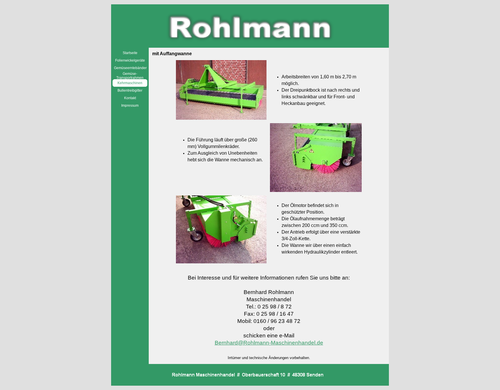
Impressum (130, 105)
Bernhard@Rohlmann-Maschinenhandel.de (269, 343)
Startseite (130, 53)
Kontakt (130, 98)
